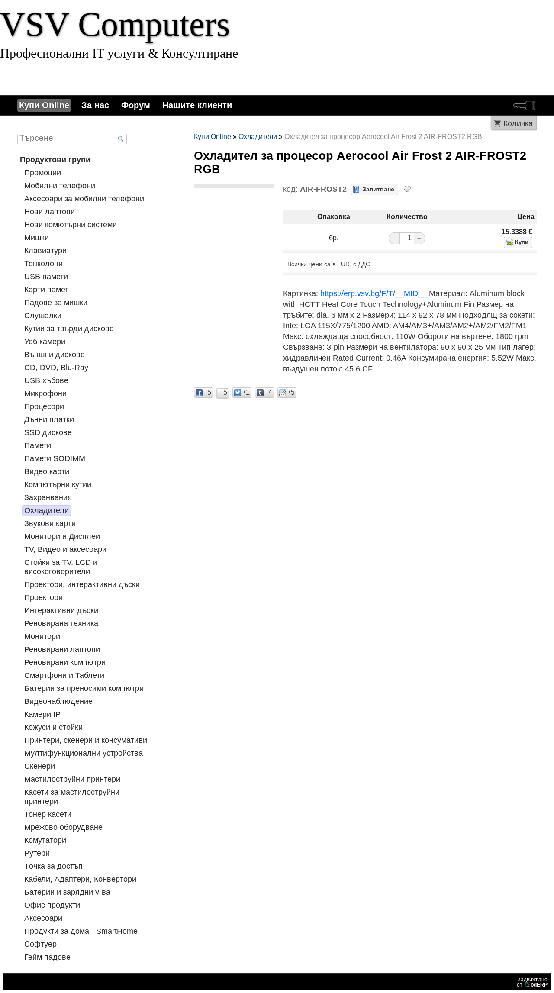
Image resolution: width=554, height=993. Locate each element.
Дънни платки (49, 419)
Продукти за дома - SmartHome (81, 931)
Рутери (37, 853)
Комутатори (45, 840)
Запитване (378, 189)
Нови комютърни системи (70, 224)
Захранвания (48, 497)
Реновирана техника (61, 623)
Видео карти (46, 471)
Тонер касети (47, 814)
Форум (135, 105)
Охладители (46, 510)
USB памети (46, 276)
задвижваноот (532, 982)
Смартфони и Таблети (64, 675)
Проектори (43, 597)
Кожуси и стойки (53, 727)
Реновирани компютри (65, 662)
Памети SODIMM (54, 458)
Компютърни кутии (57, 484)
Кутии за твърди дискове (69, 328)
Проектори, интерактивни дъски (82, 584)
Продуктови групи (55, 159)
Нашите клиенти (197, 105)
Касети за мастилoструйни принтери (71, 797)
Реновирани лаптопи (62, 649)
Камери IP (42, 714)
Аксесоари (43, 918)
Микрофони (45, 393)
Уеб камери (44, 341)
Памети (37, 445)
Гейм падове (47, 957)
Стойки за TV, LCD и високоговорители (60, 567)
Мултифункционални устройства (83, 753)
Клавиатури (45, 250)
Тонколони (43, 263)
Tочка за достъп (53, 866)
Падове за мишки (55, 302)
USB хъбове (46, 380)
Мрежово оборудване (63, 827)
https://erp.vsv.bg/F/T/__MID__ (373, 293)
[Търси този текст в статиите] (121, 139)
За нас (95, 105)
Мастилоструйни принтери (72, 779)
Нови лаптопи (49, 211)
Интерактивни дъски (61, 610)
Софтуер (40, 944)
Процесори (44, 406)
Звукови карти (50, 523)
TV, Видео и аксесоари (65, 549)
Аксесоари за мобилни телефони (84, 198)
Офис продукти (52, 905)
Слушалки (42, 315)
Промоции (42, 172)
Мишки (36, 237)
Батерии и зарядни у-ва (67, 892)
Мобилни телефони (59, 185)
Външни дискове (54, 354)
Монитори (42, 636)
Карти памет (46, 289)
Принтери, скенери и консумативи (85, 740)
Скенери (39, 766)
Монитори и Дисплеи (62, 536)
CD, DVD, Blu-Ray (56, 367)
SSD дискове (48, 432)
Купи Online (44, 105)
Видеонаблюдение (58, 701)
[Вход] (524, 105)
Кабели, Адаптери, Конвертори (80, 879)
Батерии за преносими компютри (84, 688)
